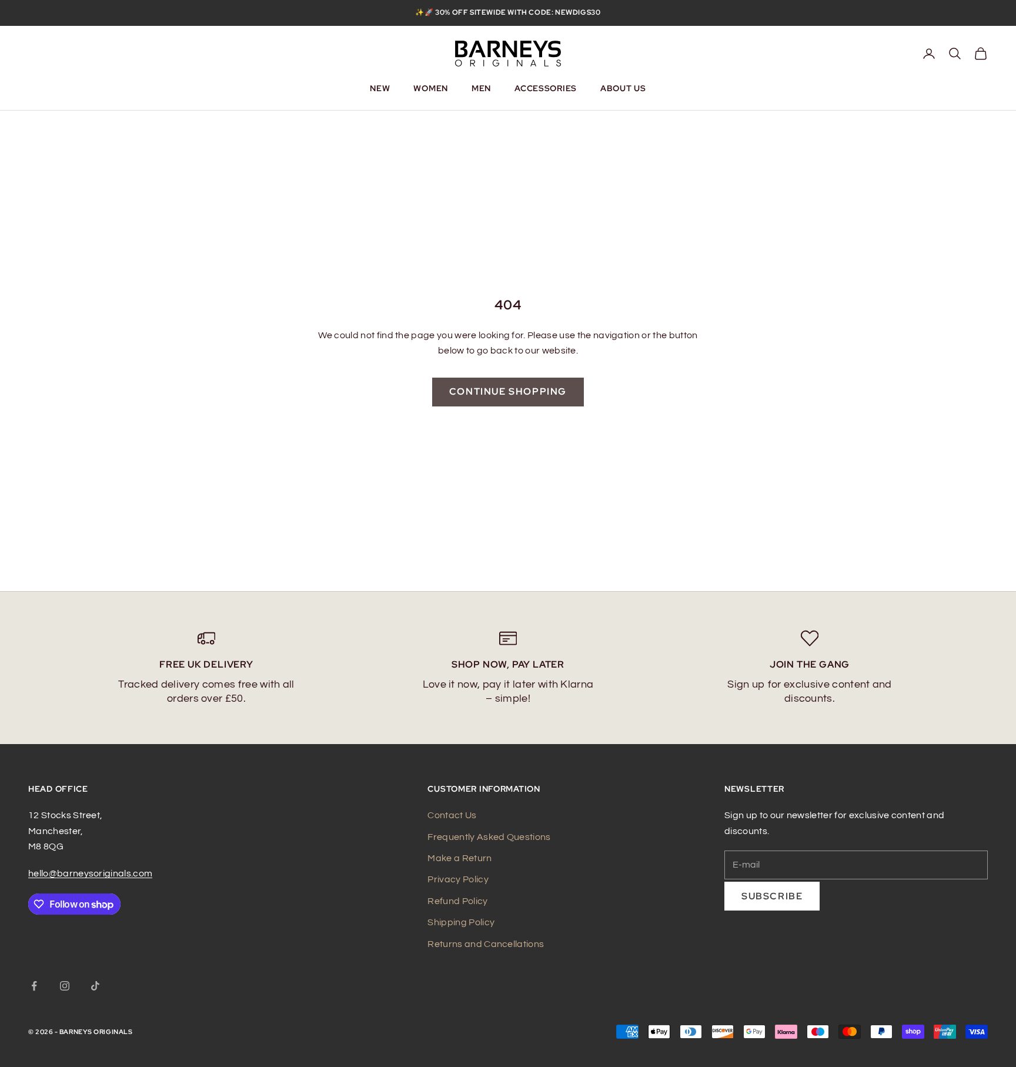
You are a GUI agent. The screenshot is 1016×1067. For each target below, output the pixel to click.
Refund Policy (457, 901)
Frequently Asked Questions (488, 837)
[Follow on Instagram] (65, 986)
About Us (623, 88)
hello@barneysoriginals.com (90, 873)
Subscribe (772, 896)
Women (430, 88)
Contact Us (451, 815)
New (380, 88)
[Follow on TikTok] (95, 986)
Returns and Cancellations (485, 944)
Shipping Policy (460, 922)
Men (481, 88)
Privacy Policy (457, 879)
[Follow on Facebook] (34, 986)
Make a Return (459, 858)
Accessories (545, 88)
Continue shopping (508, 391)
